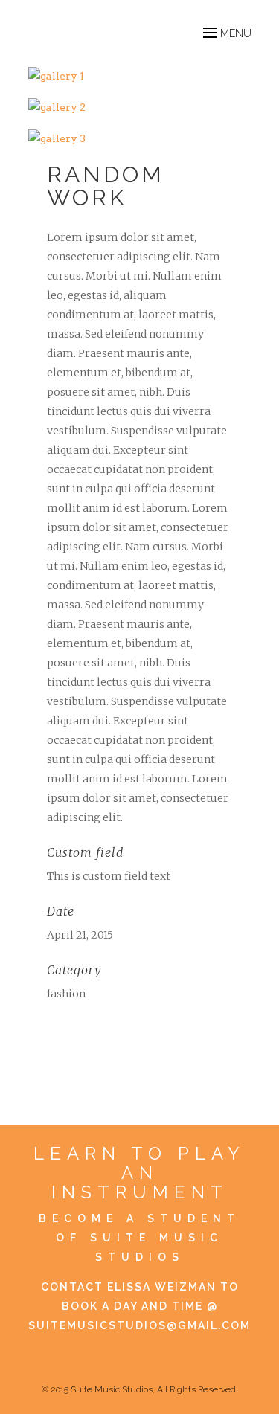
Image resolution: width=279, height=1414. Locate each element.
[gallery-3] (139, 138)
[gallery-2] (139, 107)
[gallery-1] (139, 76)
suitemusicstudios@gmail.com (139, 1325)
